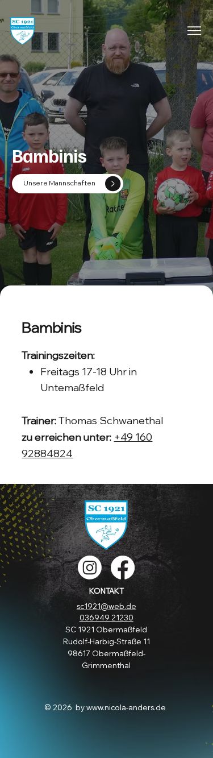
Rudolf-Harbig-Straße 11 (106, 641)
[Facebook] (123, 567)
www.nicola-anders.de (126, 707)
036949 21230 (106, 617)
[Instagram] (90, 567)
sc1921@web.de (106, 606)
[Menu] (195, 30)
